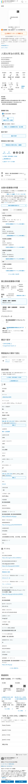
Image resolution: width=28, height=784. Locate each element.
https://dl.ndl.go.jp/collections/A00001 (12, 594)
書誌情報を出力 (7, 158)
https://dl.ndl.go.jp (7, 664)
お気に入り (4, 153)
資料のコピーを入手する (6, 766)
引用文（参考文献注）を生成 (10, 156)
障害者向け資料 (6, 572)
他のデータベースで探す (9, 161)
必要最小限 (7, 781)
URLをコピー (9, 153)
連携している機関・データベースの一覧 (16, 194)
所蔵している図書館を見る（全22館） (14, 127)
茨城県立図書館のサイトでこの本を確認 (15, 270)
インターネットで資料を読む (7, 764)
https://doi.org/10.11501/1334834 (11, 558)
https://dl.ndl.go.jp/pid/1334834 (10, 566)
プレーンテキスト (7, 361)
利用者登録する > (5, 45)
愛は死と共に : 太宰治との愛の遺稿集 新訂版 (21, 698)
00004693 (8, 475)
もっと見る (7, 709)
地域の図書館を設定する (13, 205)
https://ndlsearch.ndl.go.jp (9, 516)
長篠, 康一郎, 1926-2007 (8, 421)
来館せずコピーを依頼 (8, 120)
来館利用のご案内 (21, 295)
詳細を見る (23, 87)
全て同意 (21, 781)
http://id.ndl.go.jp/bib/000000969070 (12, 525)
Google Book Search (9, 346)
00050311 (13, 423)
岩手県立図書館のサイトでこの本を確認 (15, 224)
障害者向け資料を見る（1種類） (14, 145)
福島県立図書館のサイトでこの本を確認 (15, 259)
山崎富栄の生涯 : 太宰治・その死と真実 (7, 698)
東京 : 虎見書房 (6, 431)
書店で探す (14, 136)
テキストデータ (6, 578)
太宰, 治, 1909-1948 (7, 474)
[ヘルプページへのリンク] (15, 27)
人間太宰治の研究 (6, 397)
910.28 (4, 484)
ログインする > (4, 47)
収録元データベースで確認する (15, 33)
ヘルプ (5, 202)
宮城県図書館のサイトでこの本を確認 (15, 235)
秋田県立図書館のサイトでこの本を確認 (15, 247)
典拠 (13, 425)
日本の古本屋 (6, 343)
